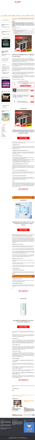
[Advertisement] (17, 9)
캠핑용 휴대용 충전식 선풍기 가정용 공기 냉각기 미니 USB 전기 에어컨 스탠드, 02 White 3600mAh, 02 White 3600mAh (23, 32)
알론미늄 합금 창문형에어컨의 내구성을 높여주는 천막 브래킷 (19, 30)
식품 (21, 15)
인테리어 (24, 15)
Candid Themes (25, 438)
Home (2, 15)
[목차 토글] (33, 29)
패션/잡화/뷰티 (5, 15)
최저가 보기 (32, 90)
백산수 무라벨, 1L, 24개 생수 (5, 67)
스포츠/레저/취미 (18, 15)
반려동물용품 (13, 15)
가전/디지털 (9, 15)
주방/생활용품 (27, 15)
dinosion (19, 27)
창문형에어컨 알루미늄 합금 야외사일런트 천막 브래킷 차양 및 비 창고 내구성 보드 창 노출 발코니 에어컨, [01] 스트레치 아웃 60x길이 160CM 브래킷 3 (23, 31)
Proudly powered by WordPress (12, 438)
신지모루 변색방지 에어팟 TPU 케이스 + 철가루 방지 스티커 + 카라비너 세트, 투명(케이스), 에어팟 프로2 (29, 410)
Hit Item (17, 2)
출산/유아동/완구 (32, 15)
